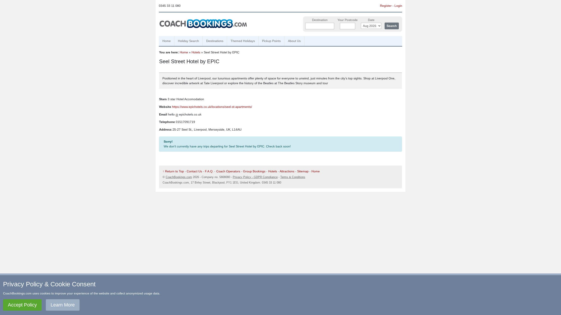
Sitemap (303, 171)
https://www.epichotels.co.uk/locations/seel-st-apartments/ (212, 106)
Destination (320, 20)
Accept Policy (22, 305)
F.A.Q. (209, 171)
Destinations (214, 41)
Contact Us (194, 171)
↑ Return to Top (173, 171)
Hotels (196, 52)
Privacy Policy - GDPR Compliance (255, 177)
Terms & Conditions (292, 177)
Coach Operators (228, 171)
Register (386, 5)
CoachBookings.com (179, 177)
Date (371, 20)
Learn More (63, 305)
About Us (294, 41)
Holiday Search (188, 41)
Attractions (287, 171)
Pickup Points (271, 41)
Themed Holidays (243, 41)
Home (166, 41)
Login (398, 5)
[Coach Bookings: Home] (203, 23)
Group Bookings (254, 171)
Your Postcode (347, 20)
